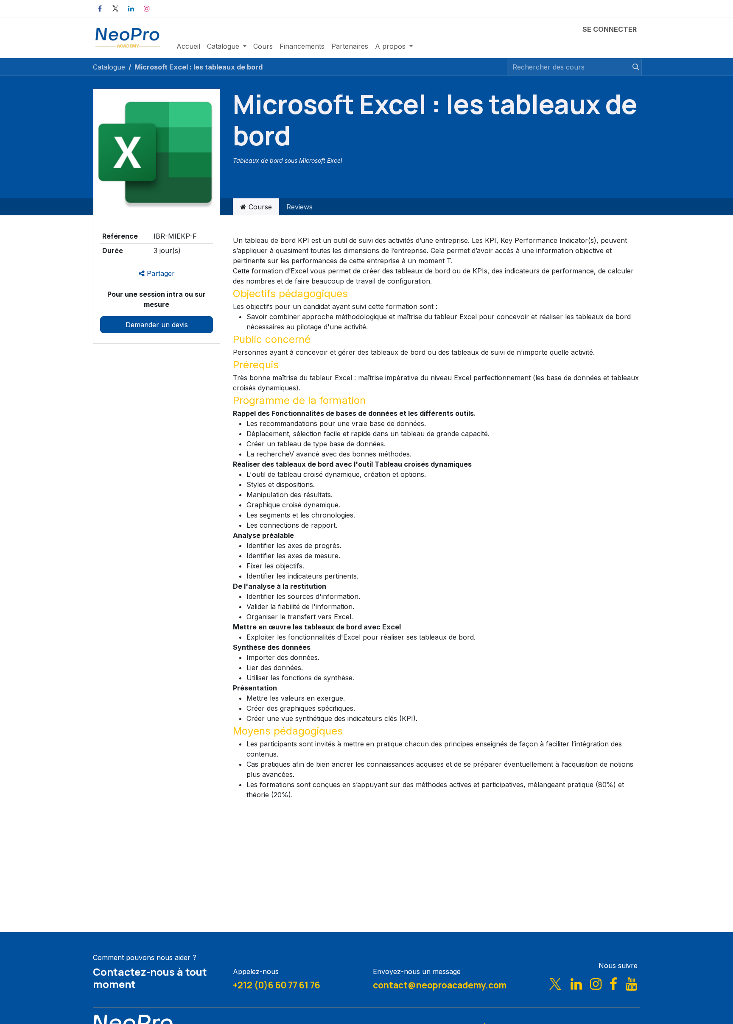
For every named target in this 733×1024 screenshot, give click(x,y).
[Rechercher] (632, 66)
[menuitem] (188, 46)
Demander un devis (157, 324)
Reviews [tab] (299, 207)
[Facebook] (99, 8)
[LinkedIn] (131, 8)
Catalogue (109, 67)
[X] (115, 8)
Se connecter (609, 29)
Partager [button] (160, 273)
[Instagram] (147, 8)
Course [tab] (259, 207)
